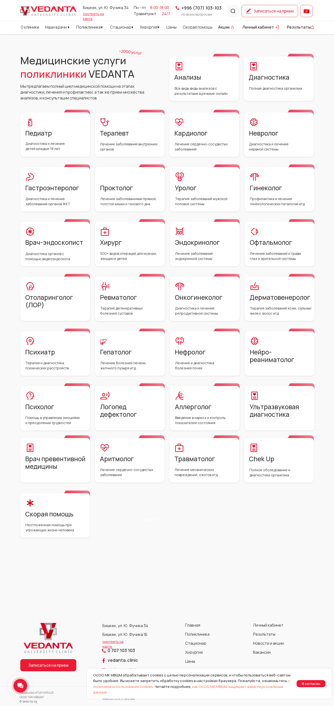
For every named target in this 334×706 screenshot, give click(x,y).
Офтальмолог (271, 242)
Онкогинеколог (199, 297)
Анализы (187, 77)
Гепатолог (116, 352)
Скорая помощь (49, 514)
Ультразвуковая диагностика (274, 410)
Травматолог (194, 458)
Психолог (39, 406)
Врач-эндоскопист (54, 242)
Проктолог (116, 187)
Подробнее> (299, 57)
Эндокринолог (197, 242)
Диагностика (269, 77)
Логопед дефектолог (118, 410)
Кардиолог (191, 133)
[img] (48, 11)
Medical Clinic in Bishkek (118, 699)
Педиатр (38, 133)
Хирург (111, 242)
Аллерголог (193, 406)
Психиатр (40, 352)
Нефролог (190, 352)
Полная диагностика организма (275, 88)
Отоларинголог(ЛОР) (49, 301)
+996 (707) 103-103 (201, 8)
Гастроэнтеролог (52, 187)
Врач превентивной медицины (55, 462)
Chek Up (261, 458)
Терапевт (114, 133)
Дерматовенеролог (280, 297)
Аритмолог (117, 458)
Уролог (186, 187)
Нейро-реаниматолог (272, 356)
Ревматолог (118, 297)
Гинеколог (266, 187)
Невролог (263, 133)
